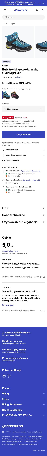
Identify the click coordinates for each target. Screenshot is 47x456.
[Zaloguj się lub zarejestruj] (37, 10)
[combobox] (23, 109)
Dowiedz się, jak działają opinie (13, 253)
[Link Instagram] (8, 376)
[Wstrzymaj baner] (39, 3)
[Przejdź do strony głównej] (20, 10)
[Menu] (4, 10)
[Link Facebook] (4, 376)
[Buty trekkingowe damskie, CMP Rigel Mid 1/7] (18, 42)
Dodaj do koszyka (23, 134)
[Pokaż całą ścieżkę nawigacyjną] (3, 24)
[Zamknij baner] (43, 3)
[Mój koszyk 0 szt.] (42, 10)
